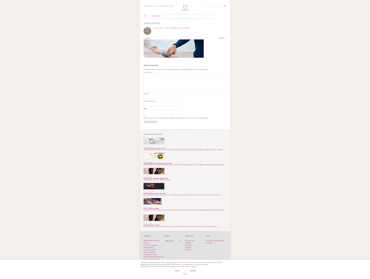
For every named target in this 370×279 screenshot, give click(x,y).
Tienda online (156, 16)
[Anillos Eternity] (174, 48)
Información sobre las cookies (215, 240)
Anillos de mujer (190, 240)
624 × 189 (164, 28)
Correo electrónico (150, 101)
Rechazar (193, 270)
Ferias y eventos (148, 247)
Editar (185, 274)
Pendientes (188, 245)
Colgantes (188, 243)
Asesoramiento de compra (151, 240)
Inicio (145, 16)
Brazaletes (188, 247)
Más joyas (188, 250)
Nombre (147, 93)
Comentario (148, 72)
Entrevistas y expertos (150, 245)
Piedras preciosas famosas (151, 259)
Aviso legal (209, 243)
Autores (146, 243)
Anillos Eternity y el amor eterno (180, 28)
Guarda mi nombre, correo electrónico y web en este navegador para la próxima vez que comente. (176, 118)
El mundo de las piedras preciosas (185, 8)
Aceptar (177, 270)
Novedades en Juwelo (150, 254)
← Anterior (147, 38)
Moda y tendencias (149, 252)
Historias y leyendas (150, 250)
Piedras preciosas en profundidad (154, 257)
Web (145, 108)
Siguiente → (222, 38)
